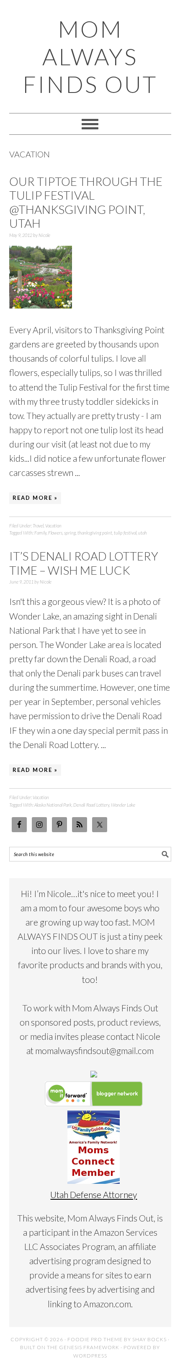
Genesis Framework (89, 1347)
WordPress (90, 1356)
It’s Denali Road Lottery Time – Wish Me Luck (83, 563)
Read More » (35, 497)
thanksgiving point (94, 532)
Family (40, 532)
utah (142, 532)
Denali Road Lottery (91, 804)
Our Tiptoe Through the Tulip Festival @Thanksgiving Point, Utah (85, 202)
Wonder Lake (123, 804)
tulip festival (125, 532)
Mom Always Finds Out (90, 56)
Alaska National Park (53, 804)
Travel (38, 525)
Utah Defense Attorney (93, 1194)
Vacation (53, 525)
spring (70, 532)
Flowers (55, 532)
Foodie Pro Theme (95, 1339)
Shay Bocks (149, 1339)
